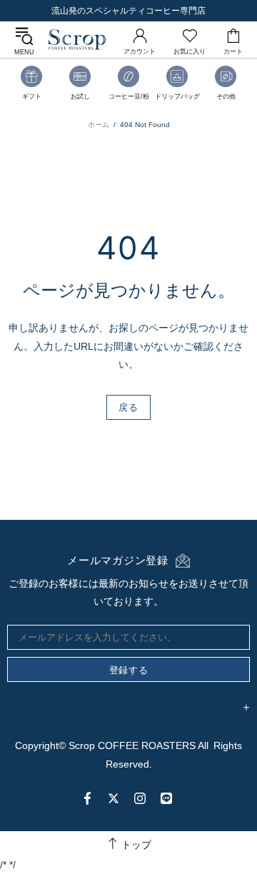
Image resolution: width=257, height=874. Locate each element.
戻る (128, 407)
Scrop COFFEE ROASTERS (77, 39)
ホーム (98, 125)
